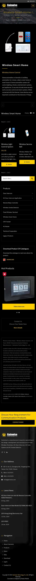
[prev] (2, 105)
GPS (13, 396)
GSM (16, 394)
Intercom (27, 394)
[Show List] (33, 113)
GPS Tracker (7, 221)
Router (16, 396)
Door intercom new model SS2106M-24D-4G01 (16, 506)
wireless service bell (25, 145)
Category (13, 20)
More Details (18, 328)
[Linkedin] (7, 452)
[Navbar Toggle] (33, 5)
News (5, 551)
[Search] (32, 178)
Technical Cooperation (10, 231)
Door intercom (21, 396)
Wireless (22, 394)
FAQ (5, 554)
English (32, 1)
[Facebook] (2, 452)
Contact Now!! (18, 422)
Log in (5, 561)
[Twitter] (4, 452)
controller (5, 396)
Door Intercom (7, 193)
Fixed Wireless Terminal (10, 212)
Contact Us (5, 398)
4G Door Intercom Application (12, 198)
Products (6, 547)
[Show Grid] (31, 113)
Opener (10, 396)
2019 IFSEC (4, 521)
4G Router (6, 226)
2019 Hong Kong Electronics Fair (12, 513)
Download (10, 260)
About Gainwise (9, 544)
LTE (19, 394)
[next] (32, 105)
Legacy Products (8, 236)
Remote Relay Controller (10, 203)
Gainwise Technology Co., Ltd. (20, 575)
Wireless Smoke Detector (11, 207)
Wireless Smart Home (24, 20)
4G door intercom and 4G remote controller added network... (16, 497)
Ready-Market (25, 578)
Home (7, 20)
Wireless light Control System (7, 145)
